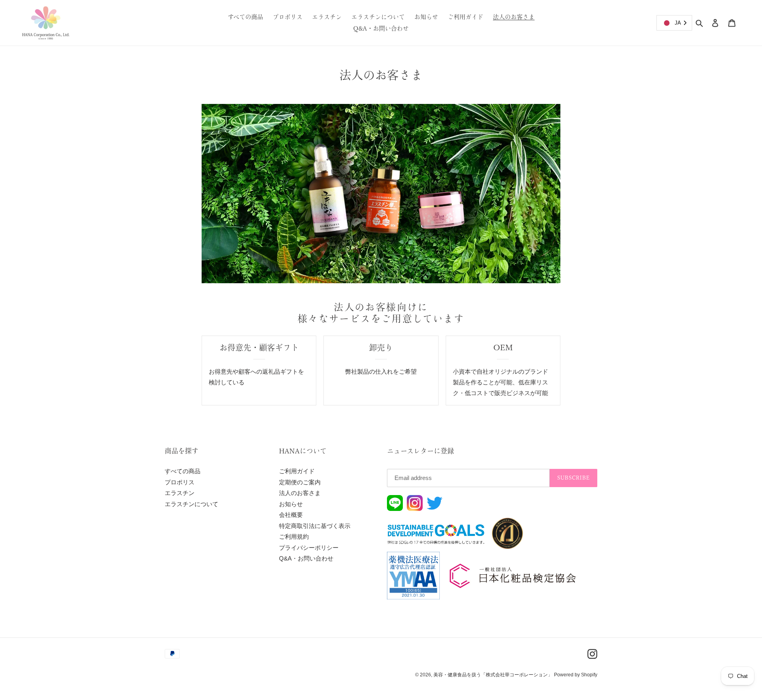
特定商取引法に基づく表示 (314, 525)
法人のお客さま (300, 493)
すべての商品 (182, 471)
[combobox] (674, 23)
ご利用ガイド (297, 471)
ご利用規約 (294, 536)
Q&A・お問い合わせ (306, 558)
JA (678, 23)
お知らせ (291, 504)
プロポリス (179, 482)
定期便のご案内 (300, 482)
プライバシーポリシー (309, 547)
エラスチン (179, 493)
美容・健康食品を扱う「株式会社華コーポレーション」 (492, 675)
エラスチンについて (191, 504)
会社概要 (291, 514)
